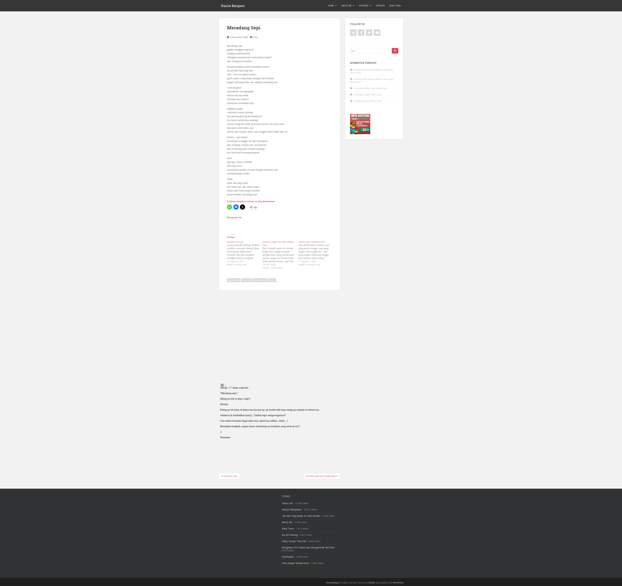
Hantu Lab (375, 94)
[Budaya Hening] (245, 253)
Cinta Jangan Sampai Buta (295, 563)
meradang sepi (260, 280)
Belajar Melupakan (291, 509)
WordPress (398, 582)
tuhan (272, 280)
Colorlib (371, 582)
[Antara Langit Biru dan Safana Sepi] (280, 254)
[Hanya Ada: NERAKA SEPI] (316, 253)
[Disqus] (279, 334)
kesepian (246, 280)
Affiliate (380, 5)
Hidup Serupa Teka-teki (294, 541)
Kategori (363, 5)
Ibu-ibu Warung (290, 534)
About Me (346, 5)
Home (331, 5)
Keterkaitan (288, 556)
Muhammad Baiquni (364, 69)
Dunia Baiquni (233, 6)
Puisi (255, 37)
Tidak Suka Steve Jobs (375, 88)
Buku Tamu (395, 5)
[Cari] (395, 51)
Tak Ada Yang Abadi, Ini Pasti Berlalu (301, 515)
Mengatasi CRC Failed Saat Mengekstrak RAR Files (308, 547)
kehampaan (233, 280)
